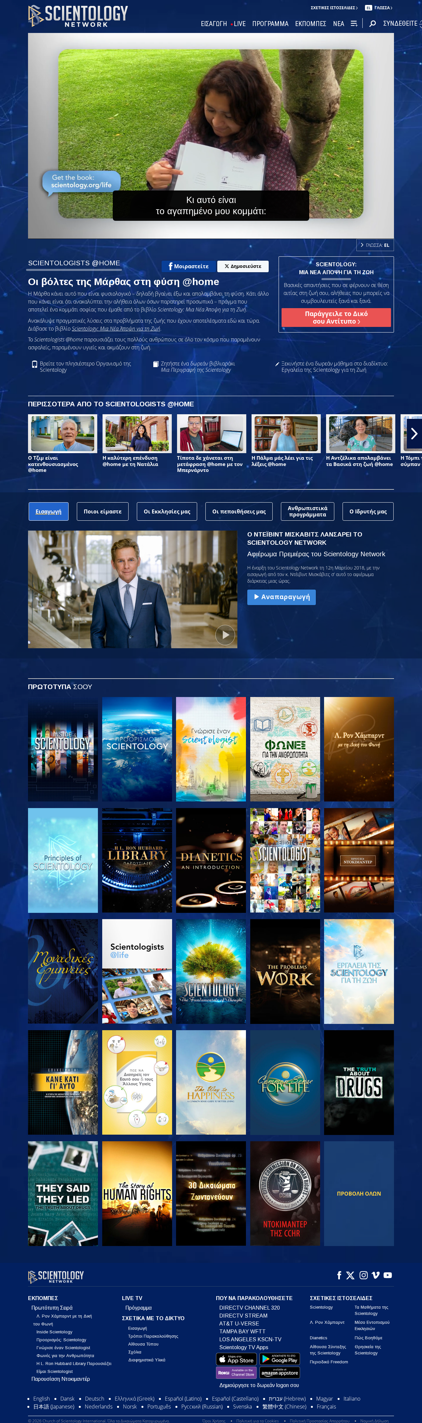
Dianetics (318, 1337)
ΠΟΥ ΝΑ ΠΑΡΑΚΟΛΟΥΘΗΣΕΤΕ (254, 1298)
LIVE (240, 24)
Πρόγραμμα (138, 1308)
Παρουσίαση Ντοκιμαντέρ (60, 1379)
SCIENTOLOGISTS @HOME (74, 263)
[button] (7, 434)
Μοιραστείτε (191, 266)
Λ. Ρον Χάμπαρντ (327, 1322)
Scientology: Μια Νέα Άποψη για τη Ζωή (116, 328)
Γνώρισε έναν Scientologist (63, 1347)
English (41, 1398)
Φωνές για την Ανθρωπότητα (65, 1355)
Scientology (321, 1307)
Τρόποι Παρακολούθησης (153, 1336)
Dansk (67, 1398)
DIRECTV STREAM (243, 1316)
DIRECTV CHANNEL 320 (249, 1308)
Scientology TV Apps (243, 1347)
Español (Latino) (183, 1398)
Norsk (130, 1406)
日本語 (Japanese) (53, 1406)
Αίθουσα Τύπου (143, 1344)
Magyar (324, 1398)
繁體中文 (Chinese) (284, 1406)
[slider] (224, 232)
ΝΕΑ (338, 24)
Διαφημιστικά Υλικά (147, 1359)
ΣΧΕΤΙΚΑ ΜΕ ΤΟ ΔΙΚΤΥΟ (153, 1318)
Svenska (242, 1406)
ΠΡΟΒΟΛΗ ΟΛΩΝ (359, 1193)
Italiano (352, 1398)
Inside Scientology (54, 1331)
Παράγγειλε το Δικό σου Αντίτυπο (336, 317)
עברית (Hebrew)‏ (287, 1398)
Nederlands (98, 1406)
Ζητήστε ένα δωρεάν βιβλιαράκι (198, 367)
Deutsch (94, 1398)
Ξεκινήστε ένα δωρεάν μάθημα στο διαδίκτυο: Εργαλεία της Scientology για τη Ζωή (335, 367)
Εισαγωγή (137, 1328)
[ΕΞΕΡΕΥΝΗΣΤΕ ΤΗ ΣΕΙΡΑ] (63, 749)
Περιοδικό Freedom (329, 1361)
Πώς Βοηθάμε (368, 1337)
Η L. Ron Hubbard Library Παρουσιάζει (74, 1363)
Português (159, 1406)
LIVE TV (132, 1298)
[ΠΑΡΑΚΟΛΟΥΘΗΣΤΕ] (63, 860)
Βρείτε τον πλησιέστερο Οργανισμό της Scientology (85, 367)
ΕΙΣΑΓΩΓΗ (214, 24)
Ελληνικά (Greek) (134, 1398)
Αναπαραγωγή (285, 596)
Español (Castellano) (235, 1398)
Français (326, 1406)
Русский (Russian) (202, 1406)
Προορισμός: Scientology (61, 1339)
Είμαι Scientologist (55, 1371)
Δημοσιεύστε (246, 266)
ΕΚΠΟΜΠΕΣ (310, 24)
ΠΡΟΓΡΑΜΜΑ (270, 24)
